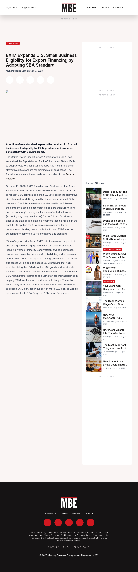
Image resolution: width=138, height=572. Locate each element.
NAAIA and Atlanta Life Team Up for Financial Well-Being (114, 333)
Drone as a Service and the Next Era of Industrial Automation (115, 224)
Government (13, 43)
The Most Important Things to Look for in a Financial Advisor (115, 348)
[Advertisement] (107, 67)
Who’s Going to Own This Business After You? (115, 257)
